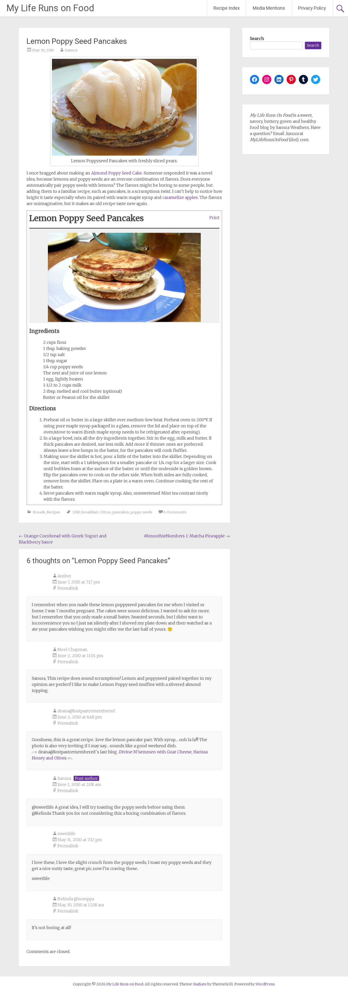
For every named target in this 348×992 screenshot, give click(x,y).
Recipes (53, 512)
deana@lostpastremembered (86, 710)
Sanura (71, 50)
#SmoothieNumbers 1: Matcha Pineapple (187, 535)
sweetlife (66, 833)
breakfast (90, 512)
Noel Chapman (72, 649)
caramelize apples (180, 197)
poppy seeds (141, 512)
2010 (76, 512)
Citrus (105, 512)
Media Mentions (269, 8)
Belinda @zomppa (76, 898)
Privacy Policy (312, 8)
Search (257, 38)
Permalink (68, 588)
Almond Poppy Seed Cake (116, 172)
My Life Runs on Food (50, 8)
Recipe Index (226, 8)
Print (214, 217)
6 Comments (175, 512)
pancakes (120, 512)
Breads (39, 512)
